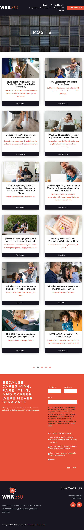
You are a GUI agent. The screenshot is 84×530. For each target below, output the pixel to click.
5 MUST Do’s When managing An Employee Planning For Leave (21, 335)
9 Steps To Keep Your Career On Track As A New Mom (21, 136)
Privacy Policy (41, 525)
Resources (58, 8)
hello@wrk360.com (75, 495)
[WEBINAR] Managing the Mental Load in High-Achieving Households (21, 239)
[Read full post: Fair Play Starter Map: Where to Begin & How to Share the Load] (20, 272)
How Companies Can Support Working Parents (63, 82)
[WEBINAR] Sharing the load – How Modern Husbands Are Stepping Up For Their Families (63, 188)
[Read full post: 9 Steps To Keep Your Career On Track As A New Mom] (20, 121)
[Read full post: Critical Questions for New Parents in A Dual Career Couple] (63, 272)
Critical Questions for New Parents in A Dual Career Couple (63, 287)
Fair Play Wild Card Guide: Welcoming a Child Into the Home (63, 239)
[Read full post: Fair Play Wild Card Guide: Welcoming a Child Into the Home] (63, 225)
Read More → (21, 103)
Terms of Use (31, 525)
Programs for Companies (38, 8)
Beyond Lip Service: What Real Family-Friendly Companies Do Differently (21, 84)
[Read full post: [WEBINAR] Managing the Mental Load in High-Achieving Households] (20, 225)
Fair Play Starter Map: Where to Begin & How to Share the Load (21, 287)
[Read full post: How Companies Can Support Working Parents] (63, 68)
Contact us (75, 8)
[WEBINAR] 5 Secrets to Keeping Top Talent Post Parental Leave (63, 136)
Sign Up (71, 468)
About (61, 11)
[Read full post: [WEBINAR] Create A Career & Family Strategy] (63, 320)
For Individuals (56, 5)
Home (45, 5)
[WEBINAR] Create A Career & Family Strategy (63, 335)
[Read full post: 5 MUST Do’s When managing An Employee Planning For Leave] (20, 320)
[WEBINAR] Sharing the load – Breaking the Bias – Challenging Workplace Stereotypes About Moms (20, 189)
